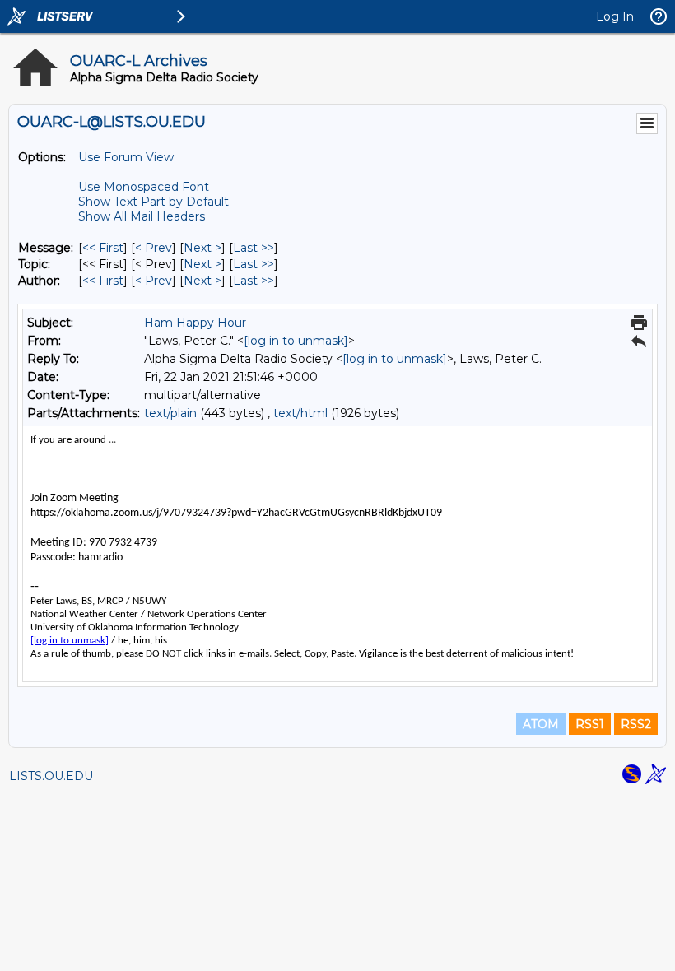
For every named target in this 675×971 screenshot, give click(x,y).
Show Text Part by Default (153, 201)
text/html (300, 413)
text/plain (170, 413)
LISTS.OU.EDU (51, 776)
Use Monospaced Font (143, 186)
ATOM (541, 724)
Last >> (253, 247)
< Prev (153, 247)
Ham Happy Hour (195, 322)
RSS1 (589, 724)
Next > (202, 247)
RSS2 (636, 724)
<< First (102, 247)
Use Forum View (126, 157)
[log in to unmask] (296, 340)
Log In (615, 16)
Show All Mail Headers (141, 216)
